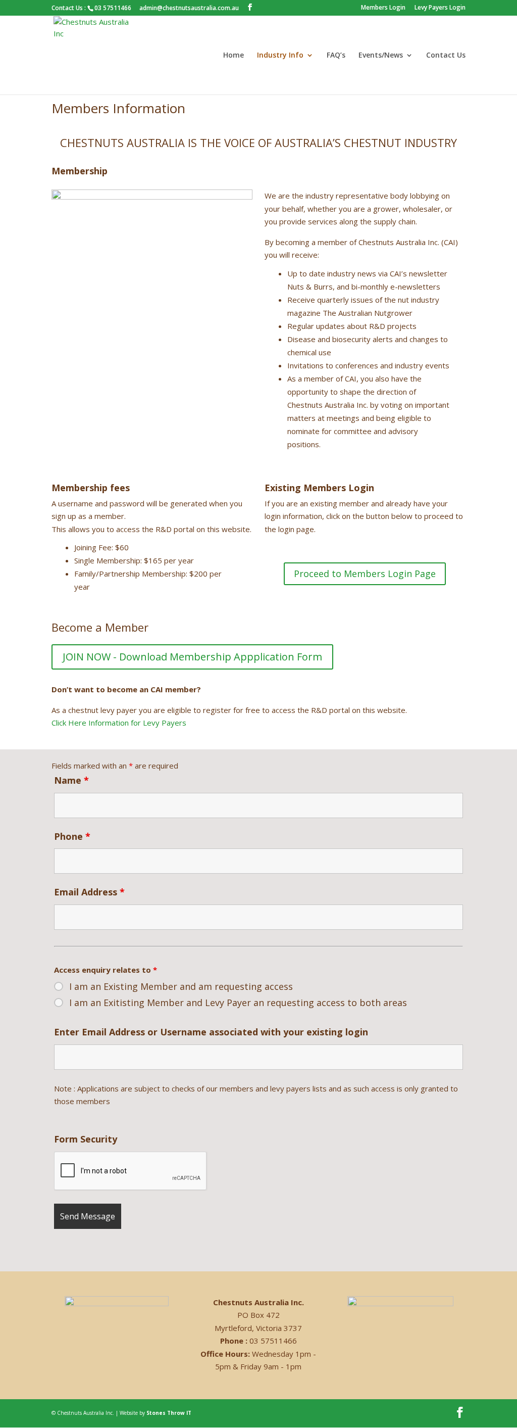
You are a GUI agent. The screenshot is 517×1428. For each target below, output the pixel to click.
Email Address (89, 892)
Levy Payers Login (440, 8)
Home (233, 56)
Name (71, 780)
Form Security (85, 1139)
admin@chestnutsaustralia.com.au (189, 8)
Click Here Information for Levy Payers (118, 723)
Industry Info (280, 56)
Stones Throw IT (168, 1412)
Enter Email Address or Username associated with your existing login (211, 1032)
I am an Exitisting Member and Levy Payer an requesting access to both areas (238, 1002)
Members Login (383, 8)
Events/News (380, 56)
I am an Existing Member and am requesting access (181, 986)
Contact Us (446, 56)
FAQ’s (336, 56)
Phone (72, 836)
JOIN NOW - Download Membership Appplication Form (192, 656)
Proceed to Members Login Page (365, 573)
